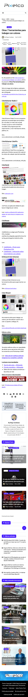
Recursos (15, 27)
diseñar (14, 43)
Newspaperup (13, 685)
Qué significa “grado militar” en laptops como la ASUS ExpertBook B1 (14, 573)
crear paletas (10, 43)
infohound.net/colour (11, 288)
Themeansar (21, 685)
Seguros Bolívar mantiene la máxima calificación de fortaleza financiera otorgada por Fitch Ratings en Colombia (14, 566)
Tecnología (23, 586)
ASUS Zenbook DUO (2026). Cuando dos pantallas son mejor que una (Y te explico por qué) (15, 541)
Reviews (17, 586)
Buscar (7, 523)
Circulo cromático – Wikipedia (13, 367)
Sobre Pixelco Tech (21, 688)
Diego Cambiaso (15, 423)
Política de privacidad (7, 691)
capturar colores (5, 43)
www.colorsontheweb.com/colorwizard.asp (14, 328)
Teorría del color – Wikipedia (13, 365)
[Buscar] (24, 528)
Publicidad (11, 688)
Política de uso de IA (19, 694)
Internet (9, 27)
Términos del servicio (20, 691)
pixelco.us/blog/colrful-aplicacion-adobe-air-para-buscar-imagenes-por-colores (13, 214)
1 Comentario (6, 39)
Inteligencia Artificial (13, 448)
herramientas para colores (24, 43)
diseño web (18, 43)
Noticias (11, 493)
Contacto (4, 688)
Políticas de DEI (8, 694)
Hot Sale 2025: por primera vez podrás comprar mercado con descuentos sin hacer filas (13, 504)
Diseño (3, 27)
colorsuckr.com (9, 193)
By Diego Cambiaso (9, 37)
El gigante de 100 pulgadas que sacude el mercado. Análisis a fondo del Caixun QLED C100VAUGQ (15, 558)
